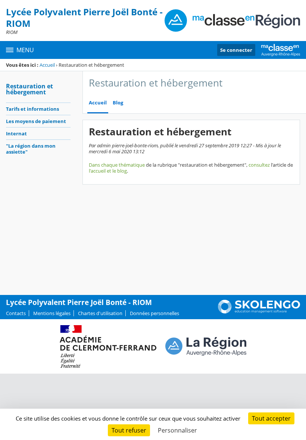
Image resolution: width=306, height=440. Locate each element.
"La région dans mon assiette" (31, 148)
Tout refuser (129, 430)
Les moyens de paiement (36, 121)
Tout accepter (271, 418)
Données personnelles (154, 313)
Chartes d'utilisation (100, 313)
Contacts (16, 313)
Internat (16, 133)
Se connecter (236, 50)
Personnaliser (177, 430)
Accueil (47, 65)
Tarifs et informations (32, 109)
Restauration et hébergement (29, 89)
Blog (118, 103)
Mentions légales (52, 313)
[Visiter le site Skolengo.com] (259, 311)
